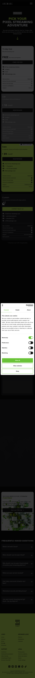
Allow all (17, 360)
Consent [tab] (6, 310)
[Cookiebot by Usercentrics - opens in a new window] (26, 305)
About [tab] (29, 310)
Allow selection (17, 365)
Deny (17, 371)
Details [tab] (18, 310)
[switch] (30, 342)
